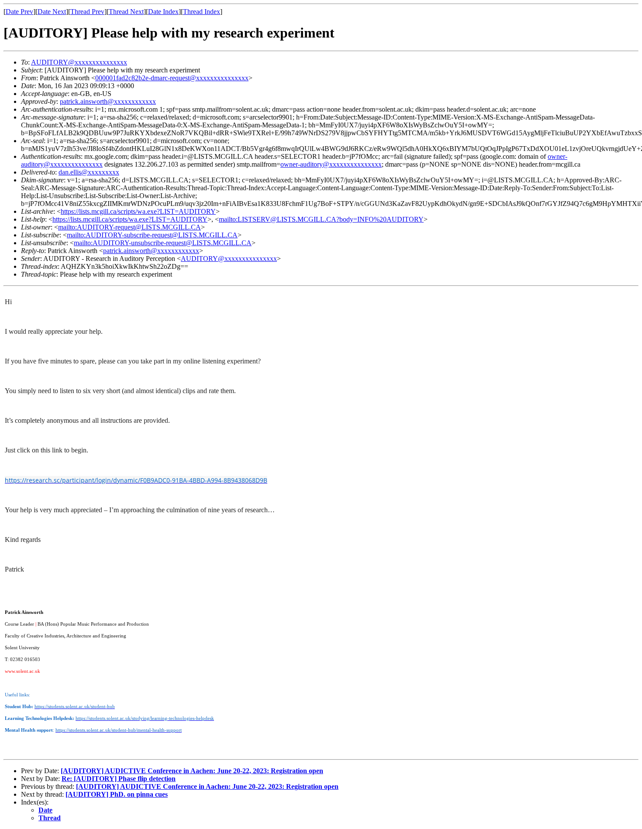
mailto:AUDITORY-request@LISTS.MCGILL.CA (129, 227)
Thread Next (126, 11)
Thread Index (201, 11)
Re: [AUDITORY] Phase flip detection (119, 778)
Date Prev (19, 11)
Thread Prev (87, 11)
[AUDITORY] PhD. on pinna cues (117, 794)
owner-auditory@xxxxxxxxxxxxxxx (331, 164)
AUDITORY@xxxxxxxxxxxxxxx (79, 62)
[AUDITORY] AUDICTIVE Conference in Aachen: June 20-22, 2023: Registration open (192, 770)
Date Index (163, 11)
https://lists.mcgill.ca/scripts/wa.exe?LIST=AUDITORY (138, 211)
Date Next (52, 11)
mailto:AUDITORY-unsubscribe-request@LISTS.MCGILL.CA (163, 243)
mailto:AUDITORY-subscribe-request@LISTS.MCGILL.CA (152, 235)
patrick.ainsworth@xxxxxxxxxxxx (108, 101)
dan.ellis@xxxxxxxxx (89, 172)
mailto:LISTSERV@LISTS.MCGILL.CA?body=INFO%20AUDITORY (321, 219)
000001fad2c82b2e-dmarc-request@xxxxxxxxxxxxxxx (172, 78)
